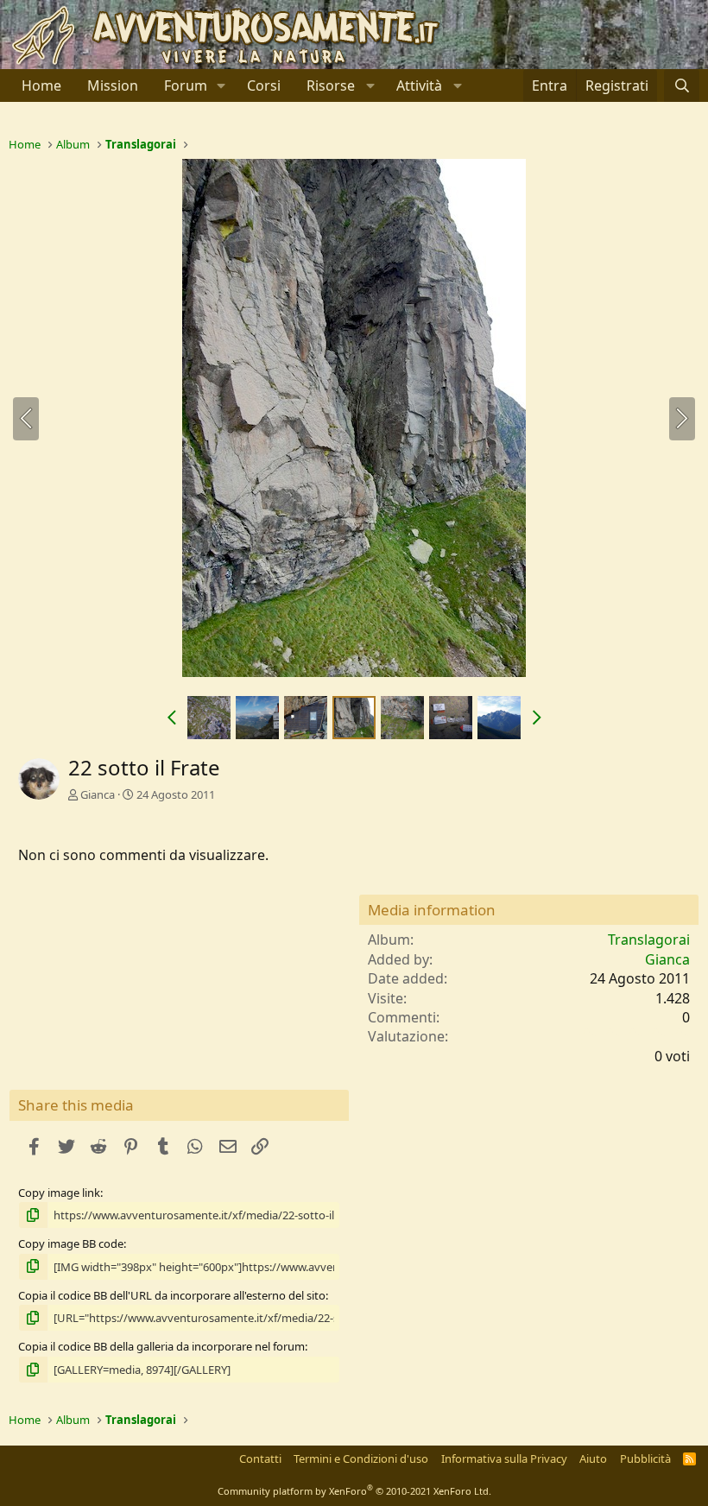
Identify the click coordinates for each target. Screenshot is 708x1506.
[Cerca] (681, 85)
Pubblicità (645, 1458)
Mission (112, 85)
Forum (185, 85)
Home (41, 85)
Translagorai (649, 939)
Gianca (97, 794)
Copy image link (59, 1192)
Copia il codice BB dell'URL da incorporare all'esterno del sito (172, 1295)
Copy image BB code (70, 1243)
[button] (221, 85)
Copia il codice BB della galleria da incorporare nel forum (161, 1346)
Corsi (264, 85)
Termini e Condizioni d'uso (361, 1458)
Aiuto (593, 1458)
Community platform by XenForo (354, 1490)
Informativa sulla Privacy (504, 1458)
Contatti (260, 1458)
